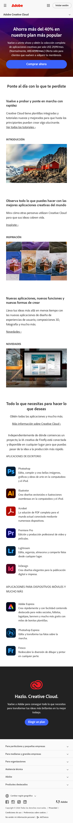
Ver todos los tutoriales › (21, 127)
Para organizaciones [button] (15, 761)
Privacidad (53, 808)
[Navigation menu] (5, 5)
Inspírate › (12, 225)
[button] (48, 5)
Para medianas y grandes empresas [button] (23, 754)
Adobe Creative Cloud (16, 14)
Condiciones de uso (13, 812)
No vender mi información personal (20, 817)
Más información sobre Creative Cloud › (36, 424)
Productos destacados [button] (16, 784)
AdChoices (44, 817)
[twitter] (19, 802)
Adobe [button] (8, 776)
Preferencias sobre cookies (35, 812)
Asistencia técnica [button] (14, 769)
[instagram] (13, 802)
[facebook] (7, 802)
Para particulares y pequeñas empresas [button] (25, 746)
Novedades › (14, 332)
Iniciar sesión (62, 5)
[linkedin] (25, 802)
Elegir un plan (36, 722)
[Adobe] (17, 5)
